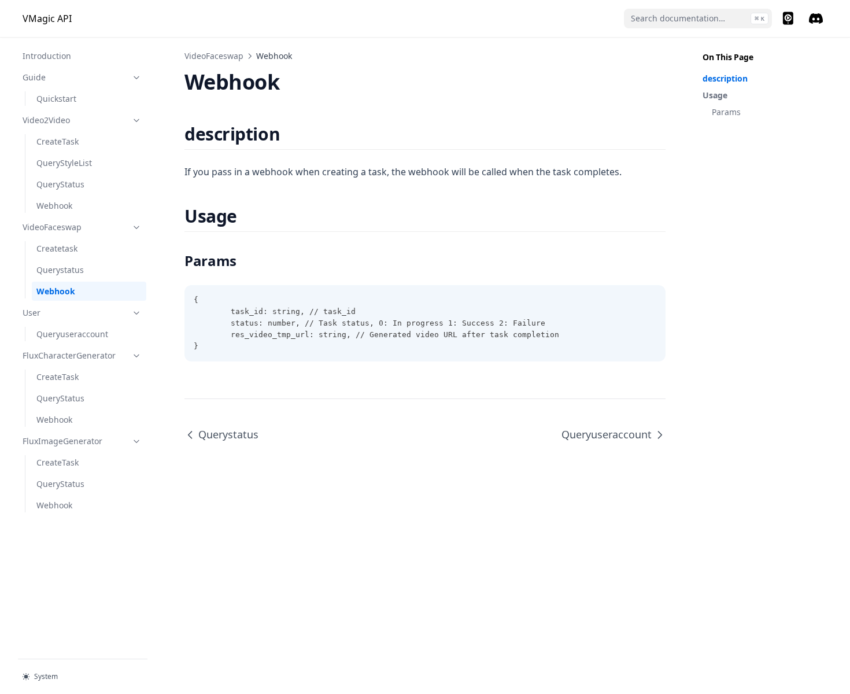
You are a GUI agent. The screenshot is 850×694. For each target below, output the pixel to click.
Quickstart (56, 98)
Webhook (54, 205)
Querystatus (60, 269)
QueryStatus (60, 184)
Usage (715, 95)
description (725, 78)
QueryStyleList (64, 162)
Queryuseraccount (72, 333)
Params (726, 111)
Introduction (47, 55)
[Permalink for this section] (290, 134)
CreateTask (57, 141)
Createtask (56, 248)
